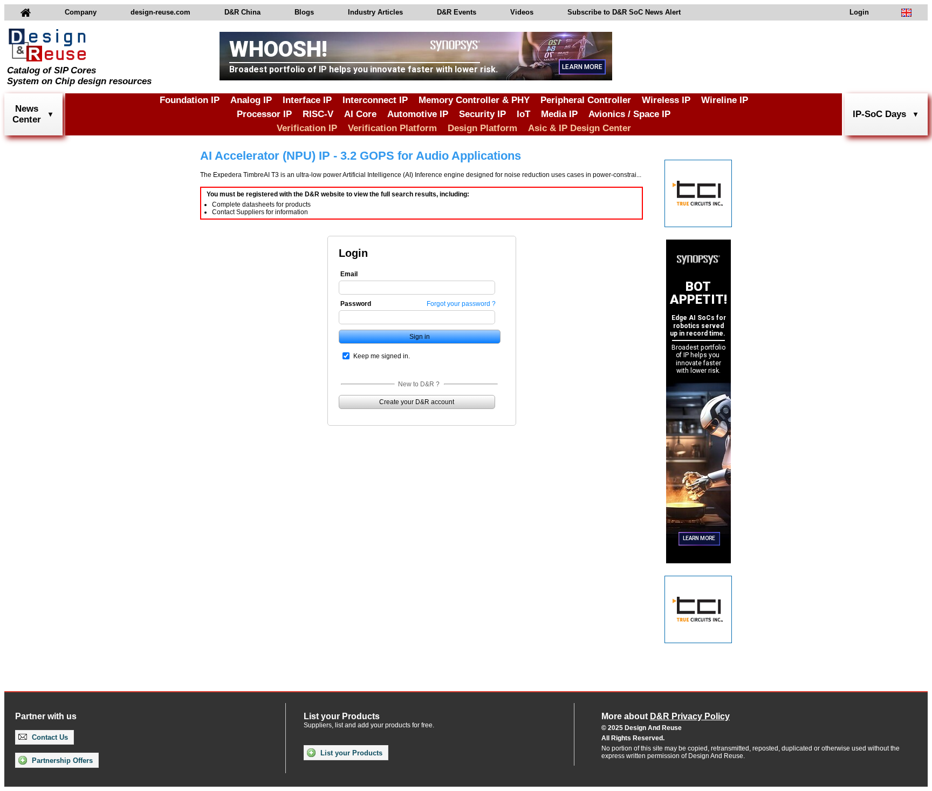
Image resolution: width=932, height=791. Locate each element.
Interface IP (307, 100)
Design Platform (482, 128)
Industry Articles (375, 12)
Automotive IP (417, 114)
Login (859, 12)
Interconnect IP (375, 100)
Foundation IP (190, 100)
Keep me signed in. (381, 356)
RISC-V (318, 114)
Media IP (559, 114)
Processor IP (264, 114)
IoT (523, 114)
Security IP (482, 114)
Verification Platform (392, 128)
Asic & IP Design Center (579, 128)
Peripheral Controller (585, 100)
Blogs (304, 12)
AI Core (360, 114)
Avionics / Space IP (629, 114)
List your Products (350, 753)
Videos (521, 12)
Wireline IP (724, 100)
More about (665, 716)
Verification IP (307, 128)
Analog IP (251, 100)
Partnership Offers (61, 760)
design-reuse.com (160, 12)
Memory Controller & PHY (474, 100)
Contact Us (49, 737)
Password (355, 304)
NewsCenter (26, 114)
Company (81, 12)
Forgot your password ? (461, 304)
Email (349, 274)
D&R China (242, 12)
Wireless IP (666, 100)
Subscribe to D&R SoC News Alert (624, 12)
